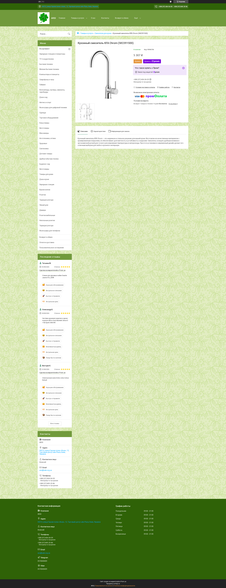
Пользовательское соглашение (51, 248)
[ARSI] (43, 18)
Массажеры (44, 133)
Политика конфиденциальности (124, 586)
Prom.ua (123, 581)
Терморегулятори (46, 200)
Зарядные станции (46, 184)
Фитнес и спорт (45, 102)
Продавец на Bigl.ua (113, 583)
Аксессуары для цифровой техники (53, 107)
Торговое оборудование (48, 118)
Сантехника (43, 149)
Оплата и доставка (46, 242)
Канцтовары (44, 123)
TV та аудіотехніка (46, 59)
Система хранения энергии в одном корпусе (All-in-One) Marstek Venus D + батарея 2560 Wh (55, 320)
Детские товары (45, 154)
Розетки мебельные (47, 215)
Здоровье (43, 143)
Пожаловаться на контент (104, 586)
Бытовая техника (46, 64)
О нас (93, 18)
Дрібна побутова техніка (49, 159)
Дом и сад (43, 97)
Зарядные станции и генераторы (52, 54)
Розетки (42, 195)
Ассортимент (44, 49)
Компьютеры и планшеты (49, 74)
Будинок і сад (44, 164)
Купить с (148, 61)
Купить (138, 61)
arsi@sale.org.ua (45, 470)
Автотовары (44, 128)
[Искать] (69, 34)
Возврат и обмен (121, 18)
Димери (42, 210)
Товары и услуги (77, 18)
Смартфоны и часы (46, 80)
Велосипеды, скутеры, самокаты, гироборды (52, 91)
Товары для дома (46, 174)
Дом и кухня (44, 179)
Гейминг (42, 85)
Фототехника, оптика (47, 138)
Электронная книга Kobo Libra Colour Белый (55, 379)
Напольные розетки (47, 220)
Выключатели (44, 190)
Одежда (42, 113)
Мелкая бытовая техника (49, 69)
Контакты (105, 18)
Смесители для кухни (103, 33)
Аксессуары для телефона (49, 231)
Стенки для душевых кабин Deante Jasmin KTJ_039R (54, 276)
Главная (62, 18)
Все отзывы (54, 423)
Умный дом (43, 205)
